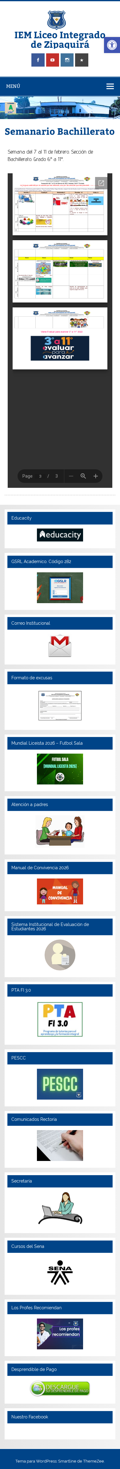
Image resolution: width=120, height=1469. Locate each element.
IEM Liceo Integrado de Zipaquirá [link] (60, 39)
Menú (13, 86)
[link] (112, 45)
